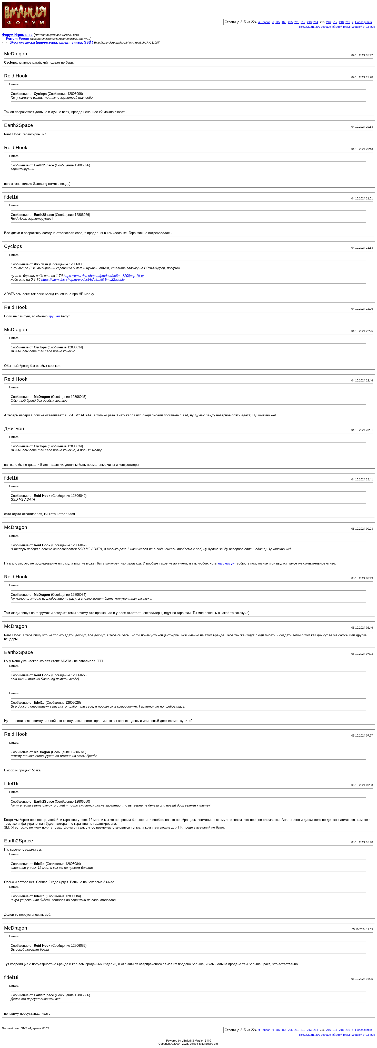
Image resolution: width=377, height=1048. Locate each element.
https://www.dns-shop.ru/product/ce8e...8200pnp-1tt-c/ (104, 276)
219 (347, 22)
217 (335, 22)
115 (277, 22)
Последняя (363, 22)
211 (296, 22)
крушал (54, 316)
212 (303, 22)
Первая (264, 22)
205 (290, 22)
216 (328, 22)
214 (315, 22)
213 (309, 22)
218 (341, 22)
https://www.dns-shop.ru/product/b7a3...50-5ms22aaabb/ (83, 279)
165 (284, 22)
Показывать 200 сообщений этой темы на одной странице (337, 26)
